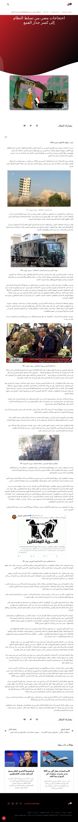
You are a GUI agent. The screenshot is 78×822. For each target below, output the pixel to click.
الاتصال (29, 812)
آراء (52, 812)
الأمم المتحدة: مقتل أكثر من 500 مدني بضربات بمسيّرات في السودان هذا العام (57, 774)
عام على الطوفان (44, 812)
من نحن (35, 812)
